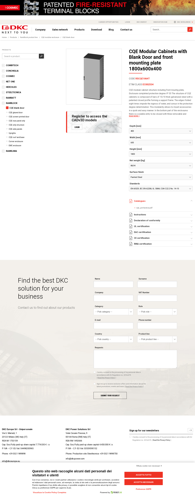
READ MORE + (134, 116)
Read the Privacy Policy (106, 378)
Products (79, 29)
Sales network (60, 29)
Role (141, 306)
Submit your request (110, 395)
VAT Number (144, 292)
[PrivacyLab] (116, 492)
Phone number (145, 320)
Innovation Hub (160, 22)
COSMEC (10, 76)
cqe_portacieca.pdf (144, 208)
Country (98, 334)
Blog (111, 29)
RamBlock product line (29, 37)
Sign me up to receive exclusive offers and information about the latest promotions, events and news (121, 385)
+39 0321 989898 (17, 453)
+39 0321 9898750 (109, 453)
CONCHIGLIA (12, 71)
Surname (143, 279)
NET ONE (10, 81)
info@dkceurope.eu (11, 461)
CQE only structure (16, 125)
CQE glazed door (16, 112)
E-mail (98, 320)
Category (99, 306)
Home (4, 37)
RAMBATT (11, 98)
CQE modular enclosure (50, 37)
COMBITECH (12, 65)
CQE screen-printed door (19, 117)
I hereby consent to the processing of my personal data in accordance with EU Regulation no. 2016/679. (119, 375)
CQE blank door (68, 37)
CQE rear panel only (17, 121)
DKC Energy (142, 22)
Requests (99, 348)
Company (40, 29)
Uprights (12, 133)
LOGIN (77, 127)
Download (96, 29)
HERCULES (11, 87)
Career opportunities (108, 22)
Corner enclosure (16, 141)
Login (127, 22)
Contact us (126, 29)
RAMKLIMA (11, 151)
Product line (144, 334)
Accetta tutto (143, 475)
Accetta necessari (143, 482)
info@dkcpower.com (75, 458)
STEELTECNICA (13, 92)
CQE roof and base (16, 137)
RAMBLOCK (11, 103)
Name (97, 279)
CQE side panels (15, 129)
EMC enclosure (15, 145)
